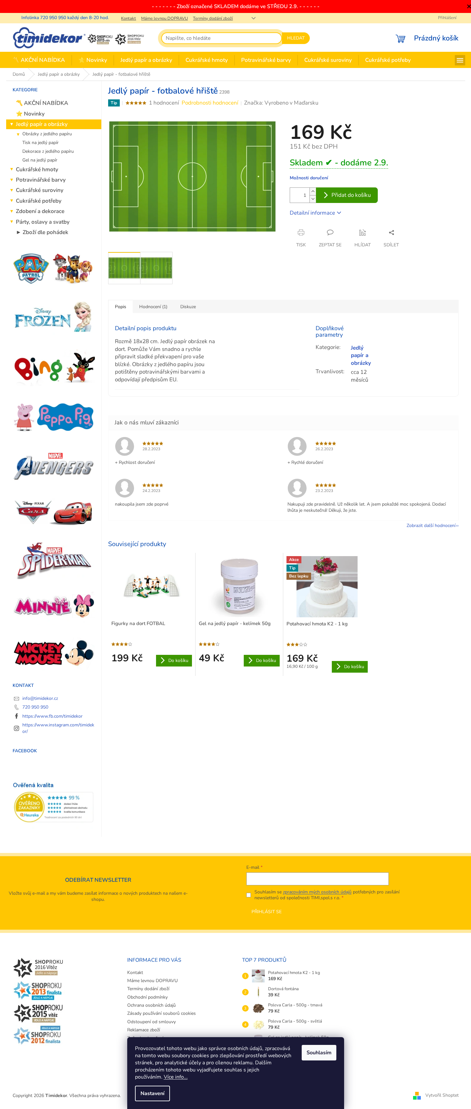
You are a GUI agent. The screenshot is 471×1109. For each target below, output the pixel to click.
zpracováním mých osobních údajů (317, 892)
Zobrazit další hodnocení (431, 525)
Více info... (176, 1077)
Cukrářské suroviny (39, 190)
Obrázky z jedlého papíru (47, 134)
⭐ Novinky (30, 114)
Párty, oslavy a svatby (43, 222)
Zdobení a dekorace (40, 211)
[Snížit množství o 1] (312, 199)
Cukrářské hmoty (37, 169)
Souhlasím (319, 1052)
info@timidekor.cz (40, 698)
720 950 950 (35, 707)
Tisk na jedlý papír (40, 143)
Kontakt (128, 18)
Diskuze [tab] (188, 307)
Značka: (281, 102)
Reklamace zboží (143, 1030)
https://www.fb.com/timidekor (52, 716)
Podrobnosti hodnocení (210, 102)
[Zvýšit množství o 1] (312, 191)
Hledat (296, 38)
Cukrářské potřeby (39, 201)
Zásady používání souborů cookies (161, 1013)
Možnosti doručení (309, 178)
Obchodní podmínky (147, 997)
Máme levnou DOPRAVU (164, 18)
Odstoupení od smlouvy (151, 1022)
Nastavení (152, 1093)
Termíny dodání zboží (213, 18)
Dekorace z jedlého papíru (48, 151)
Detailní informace (312, 213)
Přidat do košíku (351, 195)
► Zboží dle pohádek (42, 232)
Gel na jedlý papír (39, 160)
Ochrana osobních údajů (151, 1005)
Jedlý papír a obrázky (42, 124)
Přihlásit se (267, 912)
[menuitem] (39, 60)
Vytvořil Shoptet (442, 1095)
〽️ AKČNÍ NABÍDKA (42, 103)
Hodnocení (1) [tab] (153, 307)
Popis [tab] (120, 307)
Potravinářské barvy (41, 180)
